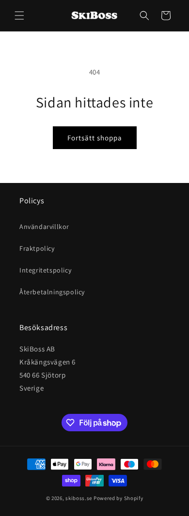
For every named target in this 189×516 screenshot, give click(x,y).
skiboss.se (78, 498)
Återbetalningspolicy (52, 292)
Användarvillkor (44, 226)
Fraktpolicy (37, 248)
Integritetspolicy (45, 270)
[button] (19, 15)
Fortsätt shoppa (94, 137)
